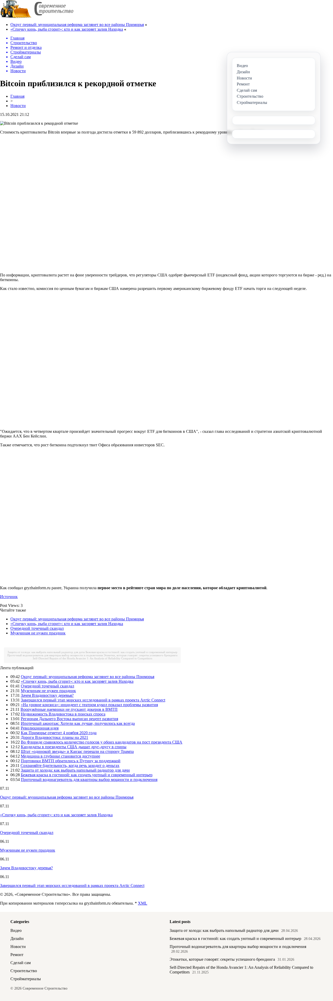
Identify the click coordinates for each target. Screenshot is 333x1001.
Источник (9, 596)
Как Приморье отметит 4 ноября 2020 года (59, 733)
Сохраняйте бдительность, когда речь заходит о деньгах (70, 765)
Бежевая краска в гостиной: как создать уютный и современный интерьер (131, 652)
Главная (17, 96)
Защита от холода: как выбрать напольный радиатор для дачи (46, 652)
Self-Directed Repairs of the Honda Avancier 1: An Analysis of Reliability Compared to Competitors (92, 658)
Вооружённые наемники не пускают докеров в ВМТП (69, 709)
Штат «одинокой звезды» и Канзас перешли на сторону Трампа (77, 751)
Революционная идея (40, 728)
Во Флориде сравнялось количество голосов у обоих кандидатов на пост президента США (101, 742)
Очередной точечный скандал (37, 628)
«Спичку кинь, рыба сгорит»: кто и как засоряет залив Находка (66, 29)
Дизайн (17, 938)
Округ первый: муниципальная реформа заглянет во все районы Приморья (77, 24)
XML (142, 903)
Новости (18, 105)
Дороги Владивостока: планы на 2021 (54, 737)
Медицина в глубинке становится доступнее (60, 756)
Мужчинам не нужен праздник (38, 633)
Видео (16, 930)
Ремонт (16, 954)
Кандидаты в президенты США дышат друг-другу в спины (73, 747)
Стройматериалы (25, 979)
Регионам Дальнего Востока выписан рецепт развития (69, 719)
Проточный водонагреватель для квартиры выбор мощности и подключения (55, 655)
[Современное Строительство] (36, 17)
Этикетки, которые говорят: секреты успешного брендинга (140, 655)
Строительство (23, 971)
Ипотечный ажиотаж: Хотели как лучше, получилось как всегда (78, 723)
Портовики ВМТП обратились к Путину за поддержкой (70, 761)
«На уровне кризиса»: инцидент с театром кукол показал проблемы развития (89, 704)
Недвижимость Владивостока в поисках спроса (63, 714)
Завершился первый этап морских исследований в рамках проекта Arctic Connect (93, 700)
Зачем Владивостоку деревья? (47, 695)
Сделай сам (20, 962)
